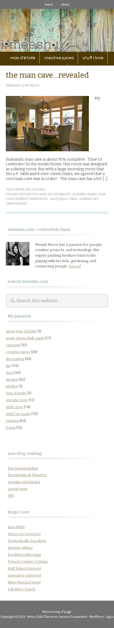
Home (49, 4)
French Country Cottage (28, 561)
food (10, 373)
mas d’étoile (23, 58)
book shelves (59, 194)
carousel (13, 345)
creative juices (57, 58)
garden (12, 379)
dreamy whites (20, 548)
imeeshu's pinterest (24, 575)
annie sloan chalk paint (25, 338)
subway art (88, 199)
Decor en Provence (24, 534)
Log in (110, 617)
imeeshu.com (57, 26)
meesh (34, 85)
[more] (75, 266)
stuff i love (91, 58)
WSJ (11, 496)
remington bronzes (31, 199)
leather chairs (84, 194)
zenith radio (16, 203)
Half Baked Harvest (24, 568)
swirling (12, 421)
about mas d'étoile (21, 331)
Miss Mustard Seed (24, 582)
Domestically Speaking (27, 541)
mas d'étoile (16, 393)
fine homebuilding (23, 468)
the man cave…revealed (47, 75)
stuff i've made (18, 414)
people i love (17, 400)
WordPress (96, 617)
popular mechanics (24, 482)
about (65, 4)
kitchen (12, 386)
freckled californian (24, 555)
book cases (37, 194)
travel (10, 428)
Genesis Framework (72, 617)
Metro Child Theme (40, 617)
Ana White (16, 527)
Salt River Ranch (21, 589)
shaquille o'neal (64, 199)
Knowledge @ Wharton (27, 475)
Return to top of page (57, 612)
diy (8, 366)
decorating (35, 189)
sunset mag (17, 489)
